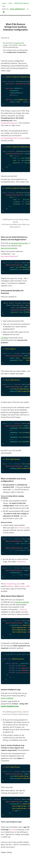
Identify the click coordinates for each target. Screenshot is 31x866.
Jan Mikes (4, 338)
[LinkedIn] (3, 12)
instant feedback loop (10, 706)
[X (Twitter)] (28, 9)
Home (4, 3)
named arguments (22, 602)
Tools (10, 3)
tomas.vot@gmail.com (17, 9)
